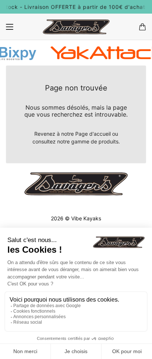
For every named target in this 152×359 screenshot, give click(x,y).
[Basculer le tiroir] (9, 27)
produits (108, 141)
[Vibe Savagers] (76, 26)
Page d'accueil (93, 134)
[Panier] (142, 27)
